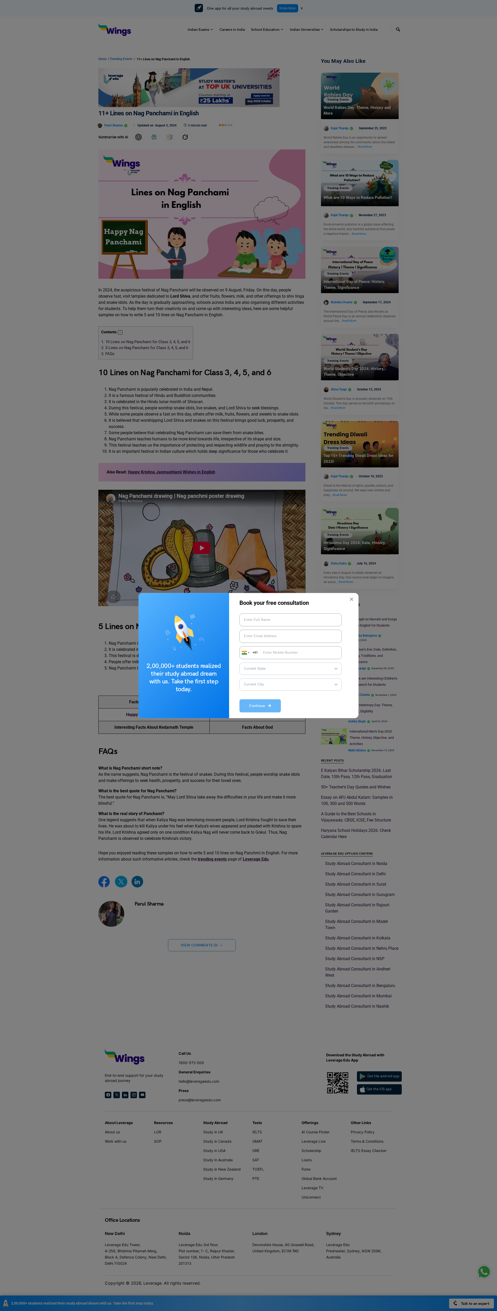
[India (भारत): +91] (245, 652)
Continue (258, 706)
